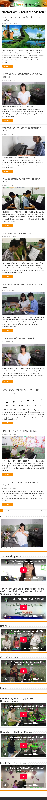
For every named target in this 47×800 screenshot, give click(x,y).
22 (13, 134)
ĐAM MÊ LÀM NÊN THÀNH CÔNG (19, 431)
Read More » (7, 66)
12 (14, 290)
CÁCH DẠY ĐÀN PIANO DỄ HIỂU (18, 338)
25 (13, 185)
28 (15, 236)
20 (15, 393)
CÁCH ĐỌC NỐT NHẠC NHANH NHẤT (21, 390)
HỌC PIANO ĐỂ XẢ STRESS (16, 233)
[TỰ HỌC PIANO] (23, 3)
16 (14, 341)
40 (16, 23)
